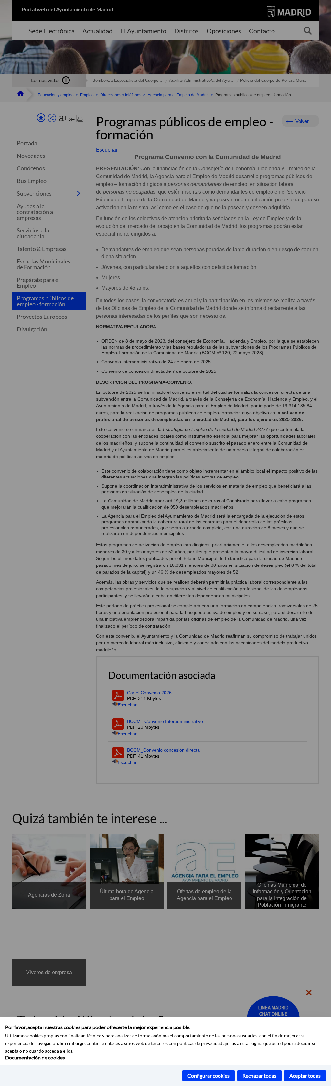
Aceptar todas (305, 1075)
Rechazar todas (259, 1075)
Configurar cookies (208, 1075)
